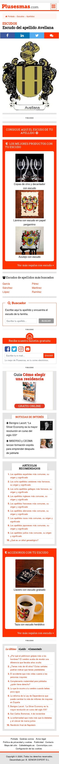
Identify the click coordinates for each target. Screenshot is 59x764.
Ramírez (36, 292)
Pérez (35, 283)
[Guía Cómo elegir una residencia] (29, 390)
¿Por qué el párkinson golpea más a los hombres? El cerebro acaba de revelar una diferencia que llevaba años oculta (29, 659)
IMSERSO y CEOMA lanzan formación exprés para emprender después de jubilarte (20, 447)
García (6, 283)
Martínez (37, 288)
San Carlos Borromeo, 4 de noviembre (27, 713)
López (6, 292)
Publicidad (38, 742)
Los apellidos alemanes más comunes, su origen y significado (29, 512)
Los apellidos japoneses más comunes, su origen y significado (29, 527)
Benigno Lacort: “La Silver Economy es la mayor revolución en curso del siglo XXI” (29, 708)
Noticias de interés (29, 417)
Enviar (49, 355)
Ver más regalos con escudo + (35, 265)
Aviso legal (41, 738)
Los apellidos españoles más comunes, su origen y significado (29, 476)
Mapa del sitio (10, 745)
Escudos (20, 16)
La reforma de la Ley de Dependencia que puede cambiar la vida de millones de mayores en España (31, 699)
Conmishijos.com (44, 745)
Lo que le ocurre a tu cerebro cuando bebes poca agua (30, 690)
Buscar (46, 320)
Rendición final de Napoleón (23, 724)
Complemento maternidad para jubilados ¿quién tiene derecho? (28, 683)
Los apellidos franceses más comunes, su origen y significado (29, 505)
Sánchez (7, 288)
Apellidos (30, 16)
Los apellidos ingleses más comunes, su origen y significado (28, 498)
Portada (11, 16)
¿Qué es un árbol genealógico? (24, 540)
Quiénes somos (27, 738)
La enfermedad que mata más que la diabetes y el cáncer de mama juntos (31, 719)
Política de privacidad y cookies (17, 742)
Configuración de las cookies (29, 748)
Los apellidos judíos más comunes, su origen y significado (30, 534)
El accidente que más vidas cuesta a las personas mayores (28, 675)
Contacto (49, 742)
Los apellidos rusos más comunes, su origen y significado (31, 520)
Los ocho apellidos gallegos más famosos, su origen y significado (31, 490)
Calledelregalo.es (27, 745)
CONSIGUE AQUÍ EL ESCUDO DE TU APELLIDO (29, 131)
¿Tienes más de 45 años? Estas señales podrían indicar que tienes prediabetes (29, 668)
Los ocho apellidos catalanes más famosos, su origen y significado (30, 483)
